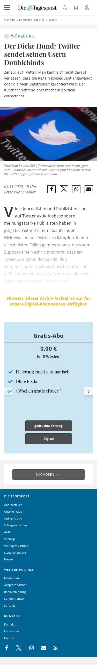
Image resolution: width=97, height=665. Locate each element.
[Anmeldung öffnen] (87, 8)
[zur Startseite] (37, 7)
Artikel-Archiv (13, 518)
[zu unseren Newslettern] (41, 648)
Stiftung (9, 605)
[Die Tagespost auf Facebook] (7, 648)
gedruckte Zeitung (48, 426)
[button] (8, 391)
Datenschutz (12, 638)
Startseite (9, 20)
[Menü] (8, 8)
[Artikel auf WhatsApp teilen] (76, 189)
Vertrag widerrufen (16, 545)
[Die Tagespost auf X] (16, 648)
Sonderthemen (14, 598)
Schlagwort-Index (15, 525)
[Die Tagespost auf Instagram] (29, 648)
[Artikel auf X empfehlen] (64, 189)
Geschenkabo (13, 511)
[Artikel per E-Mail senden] (88, 189)
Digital (48, 438)
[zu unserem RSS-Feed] (52, 648)
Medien (53, 20)
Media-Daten (12, 578)
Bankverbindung (15, 592)
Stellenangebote (15, 552)
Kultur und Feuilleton (31, 20)
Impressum (11, 631)
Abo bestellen (13, 505)
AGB (7, 532)
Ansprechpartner (15, 585)
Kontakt (9, 624)
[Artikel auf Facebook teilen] (51, 189)
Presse (8, 559)
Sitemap (9, 539)
